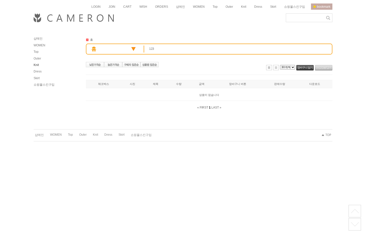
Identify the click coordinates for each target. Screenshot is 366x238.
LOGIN (96, 6)
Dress (258, 6)
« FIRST (202, 107)
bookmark (323, 6)
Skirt (273, 6)
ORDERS (161, 6)
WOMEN (199, 6)
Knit (243, 6)
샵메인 (180, 6)
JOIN (112, 6)
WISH (143, 6)
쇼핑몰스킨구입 (294, 6)
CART (127, 6)
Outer (229, 6)
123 (151, 49)
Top (215, 6)
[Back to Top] (355, 211)
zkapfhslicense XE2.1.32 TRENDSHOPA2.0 (355, 224)
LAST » (216, 107)
